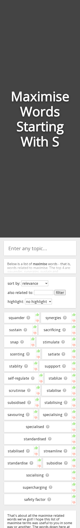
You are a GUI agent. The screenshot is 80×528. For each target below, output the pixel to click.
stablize (55, 378)
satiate (54, 354)
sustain (15, 329)
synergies (53, 317)
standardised (35, 438)
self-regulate (18, 378)
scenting (17, 354)
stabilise (54, 390)
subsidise (54, 463)
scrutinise (17, 390)
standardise (18, 463)
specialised (35, 426)
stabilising (53, 402)
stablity (15, 366)
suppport (53, 366)
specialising (52, 414)
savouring (16, 414)
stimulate (51, 342)
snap (14, 342)
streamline (53, 450)
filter (60, 292)
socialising (35, 475)
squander (17, 317)
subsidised (16, 402)
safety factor (35, 499)
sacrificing (52, 329)
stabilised (16, 450)
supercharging (35, 487)
